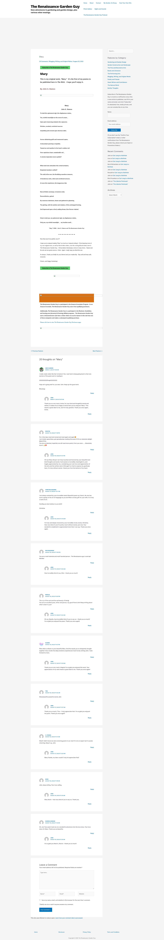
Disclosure (61, 932)
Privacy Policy (87, 932)
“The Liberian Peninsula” (120, 181)
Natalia (47, 594)
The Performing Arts (114, 73)
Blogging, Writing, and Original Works (60, 61)
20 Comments (43, 61)
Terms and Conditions (113, 932)
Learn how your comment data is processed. (69, 918)
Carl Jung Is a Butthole (120, 155)
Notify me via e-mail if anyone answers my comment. (56, 904)
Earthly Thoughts (113, 88)
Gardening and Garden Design (117, 62)
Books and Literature (114, 71)
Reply (92, 393)
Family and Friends (113, 79)
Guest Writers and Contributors (117, 82)
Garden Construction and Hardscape (119, 65)
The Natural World (113, 85)
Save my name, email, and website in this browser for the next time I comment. (66, 900)
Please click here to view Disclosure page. (60, 322)
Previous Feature (37, 351)
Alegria (47, 642)
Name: (110, 112)
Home (36, 932)
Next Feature (97, 351)
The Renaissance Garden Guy (55, 6)
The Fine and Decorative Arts (117, 68)
